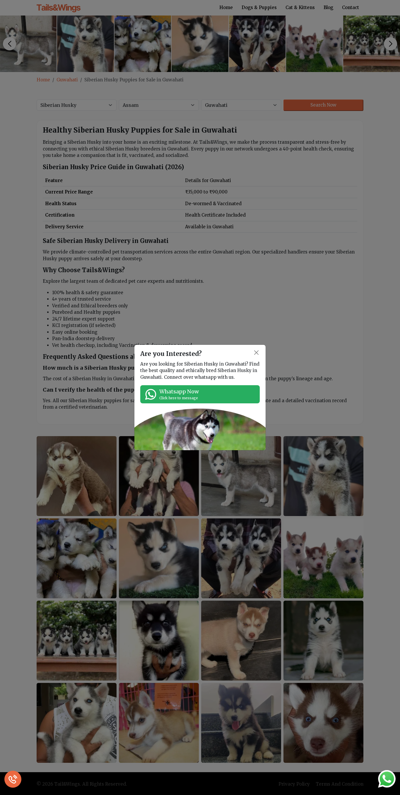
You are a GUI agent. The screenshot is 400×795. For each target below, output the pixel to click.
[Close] (256, 352)
